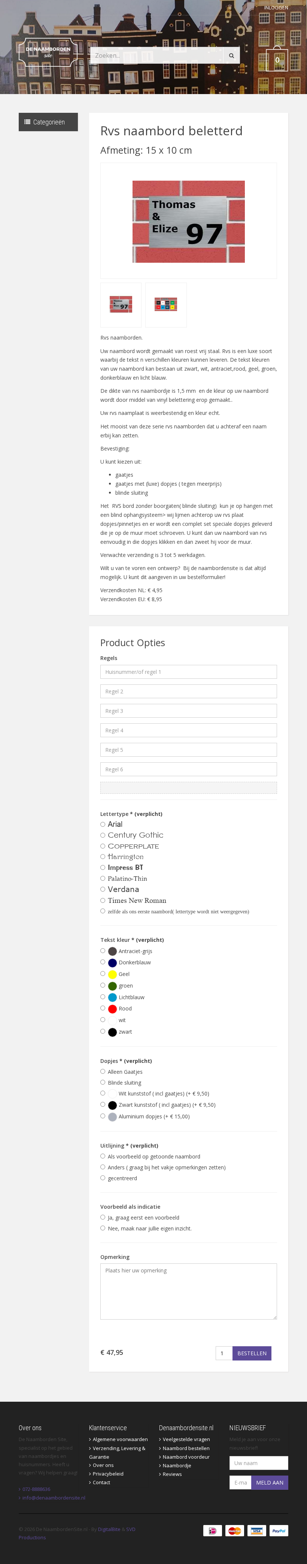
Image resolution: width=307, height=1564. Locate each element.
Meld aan (269, 1482)
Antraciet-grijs (134, 951)
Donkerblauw (134, 962)
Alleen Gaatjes (125, 1071)
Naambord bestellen (186, 1448)
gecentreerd (122, 1178)
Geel (123, 973)
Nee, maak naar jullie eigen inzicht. (150, 1228)
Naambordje (177, 1465)
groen (125, 985)
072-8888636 (36, 1489)
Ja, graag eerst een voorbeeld (143, 1217)
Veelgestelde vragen (186, 1439)
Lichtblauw (131, 997)
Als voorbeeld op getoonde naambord (154, 1156)
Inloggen (276, 7)
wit (121, 1020)
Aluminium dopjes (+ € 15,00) (153, 1116)
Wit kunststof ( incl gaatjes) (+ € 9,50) (163, 1093)
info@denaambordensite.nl (53, 1497)
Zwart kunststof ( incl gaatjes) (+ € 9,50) (166, 1104)
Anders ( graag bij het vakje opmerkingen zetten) (167, 1167)
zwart (124, 1031)
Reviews (172, 1474)
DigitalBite (109, 1529)
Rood (124, 1008)
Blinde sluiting (124, 1082)
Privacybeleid (108, 1473)
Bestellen (252, 1353)
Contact (101, 1482)
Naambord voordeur (186, 1456)
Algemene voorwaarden (120, 1439)
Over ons (103, 1465)
